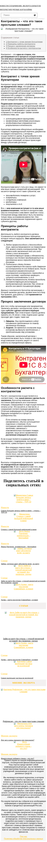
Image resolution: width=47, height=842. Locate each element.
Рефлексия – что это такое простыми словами (23, 721)
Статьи (11, 6)
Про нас (23, 836)
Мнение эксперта (23, 6)
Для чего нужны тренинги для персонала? (17, 740)
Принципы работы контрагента (20, 44)
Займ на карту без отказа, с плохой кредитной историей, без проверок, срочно (23, 581)
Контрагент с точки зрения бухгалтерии (24, 42)
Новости (4, 6)
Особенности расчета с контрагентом (23, 48)
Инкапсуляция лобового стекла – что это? (17, 758)
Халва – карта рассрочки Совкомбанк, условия (19, 600)
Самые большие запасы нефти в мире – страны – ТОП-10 (21, 511)
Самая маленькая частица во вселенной (17, 678)
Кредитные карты (17, 10)
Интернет (4, 10)
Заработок (36, 6)
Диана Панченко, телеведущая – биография (18, 546)
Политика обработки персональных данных (23, 839)
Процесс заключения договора (20, 46)
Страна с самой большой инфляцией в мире (19, 529)
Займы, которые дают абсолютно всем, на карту (20, 564)
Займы (29, 10)
